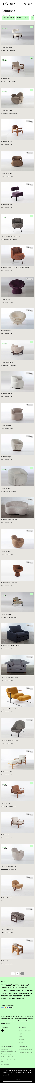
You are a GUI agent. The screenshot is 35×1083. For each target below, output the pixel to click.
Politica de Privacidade (8, 1057)
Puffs (26, 996)
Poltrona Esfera (6, 330)
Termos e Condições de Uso (8, 1060)
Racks (3, 993)
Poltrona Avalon (6, 898)
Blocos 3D (22, 1042)
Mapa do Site (5, 1064)
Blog (20, 1036)
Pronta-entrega (22, 17)
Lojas (20, 1033)
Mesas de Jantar (25, 993)
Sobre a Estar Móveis (25, 1031)
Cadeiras (4, 990)
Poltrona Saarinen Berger (9, 740)
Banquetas (5, 988)
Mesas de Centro (15, 996)
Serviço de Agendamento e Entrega (8, 1050)
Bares (14, 988)
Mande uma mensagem (26, 1052)
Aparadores (6, 985)
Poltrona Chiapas (6, 47)
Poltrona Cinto (6, 425)
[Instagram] (2, 1030)
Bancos (24, 985)
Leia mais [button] (6, 1075)
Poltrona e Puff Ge (7, 772)
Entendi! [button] (17, 1079)
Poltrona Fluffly (6, 488)
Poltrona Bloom (6, 110)
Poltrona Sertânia (6, 393)
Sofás (3, 998)
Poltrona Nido (5, 299)
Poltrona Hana (5, 78)
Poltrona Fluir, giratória (8, 866)
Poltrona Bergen (6, 141)
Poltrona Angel (6, 456)
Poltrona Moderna (7, 929)
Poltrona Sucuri (6, 961)
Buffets (16, 985)
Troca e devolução (6, 1054)
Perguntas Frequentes (25, 1049)
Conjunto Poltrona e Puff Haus (11, 709)
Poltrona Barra (6, 614)
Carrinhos (23, 988)
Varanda (19, 998)
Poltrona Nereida (6, 173)
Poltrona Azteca (6, 204)
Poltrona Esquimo (7, 362)
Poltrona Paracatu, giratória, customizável (15, 268)
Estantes (28, 990)
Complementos (16, 990)
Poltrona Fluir (5, 551)
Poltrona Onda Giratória (9, 519)
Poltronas (12, 993)
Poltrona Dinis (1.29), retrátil (10, 646)
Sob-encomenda (8, 17)
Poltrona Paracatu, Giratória (10, 236)
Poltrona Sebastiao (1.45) (9, 677)
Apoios (4, 996)
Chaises (11, 998)
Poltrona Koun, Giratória (9, 583)
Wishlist (21, 1039)
